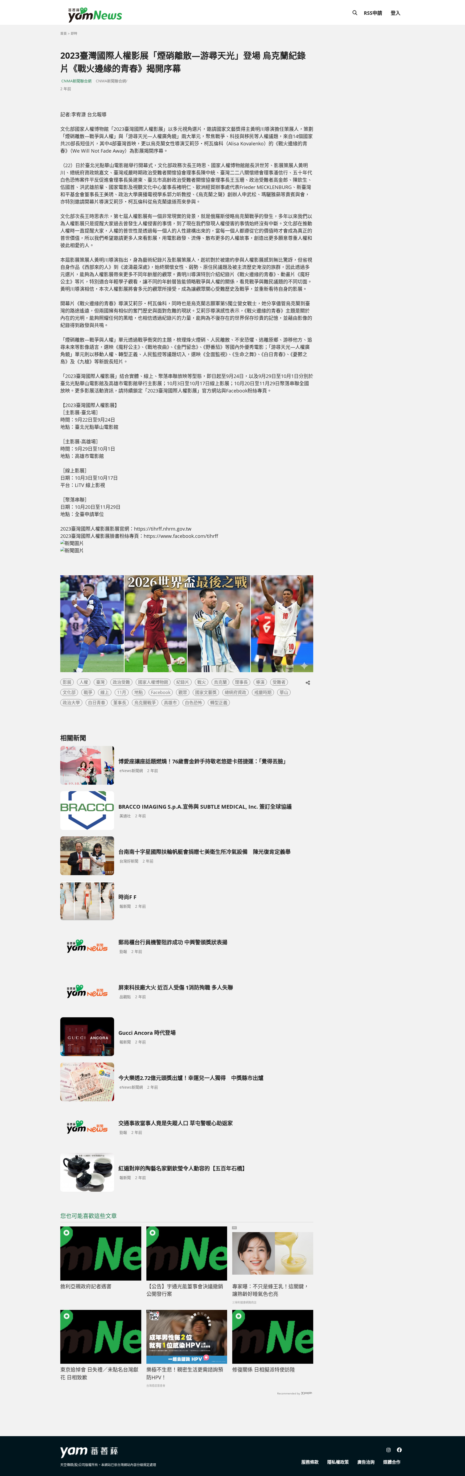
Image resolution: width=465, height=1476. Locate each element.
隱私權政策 (338, 1462)
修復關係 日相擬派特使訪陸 (263, 1369)
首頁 (63, 33)
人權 (83, 682)
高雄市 (170, 703)
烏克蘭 (220, 682)
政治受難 (121, 682)
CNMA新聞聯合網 (76, 80)
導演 (260, 682)
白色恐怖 (193, 703)
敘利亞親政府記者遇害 (85, 1286)
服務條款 (310, 1462)
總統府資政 (235, 692)
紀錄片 (182, 682)
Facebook (160, 692)
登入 (395, 13)
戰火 (201, 682)
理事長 (241, 682)
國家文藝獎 (206, 692)
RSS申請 (373, 13)
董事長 (119, 703)
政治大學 (71, 703)
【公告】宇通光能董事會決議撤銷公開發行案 (184, 1290)
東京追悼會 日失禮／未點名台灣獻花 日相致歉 (99, 1373)
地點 (138, 692)
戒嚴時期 (263, 692)
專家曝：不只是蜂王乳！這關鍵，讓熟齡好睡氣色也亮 (270, 1290)
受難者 (279, 682)
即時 (74, 33)
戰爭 (88, 692)
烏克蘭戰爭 (145, 703)
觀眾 (182, 692)
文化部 (69, 692)
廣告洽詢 (366, 1462)
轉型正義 (218, 703)
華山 (284, 692)
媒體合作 (391, 1462)
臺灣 (100, 682)
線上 (104, 692)
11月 (121, 692)
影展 (67, 682)
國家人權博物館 (153, 682)
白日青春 (96, 703)
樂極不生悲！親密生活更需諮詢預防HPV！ (184, 1373)
